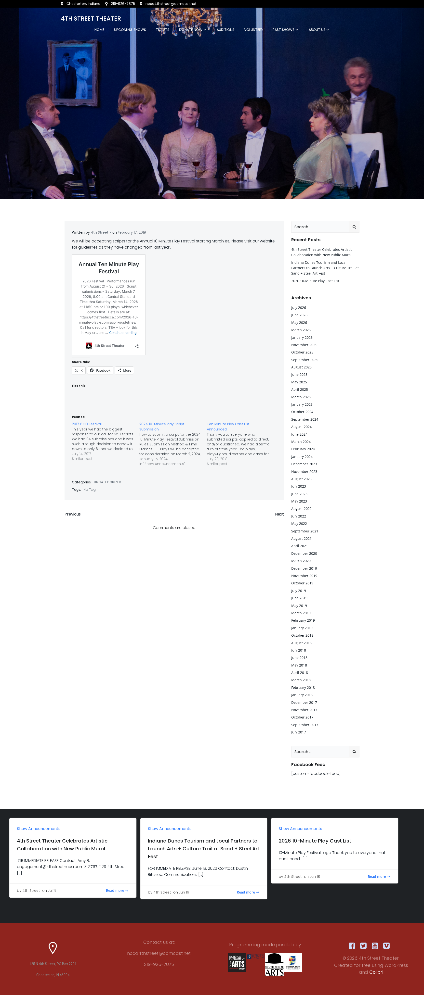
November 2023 (304, 471)
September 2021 (304, 531)
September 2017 (304, 724)
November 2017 (304, 709)
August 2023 (301, 479)
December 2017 (304, 702)
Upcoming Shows (130, 29)
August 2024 (301, 426)
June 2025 (299, 374)
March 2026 (301, 329)
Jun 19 (184, 892)
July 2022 (298, 516)
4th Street (99, 232)
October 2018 (302, 635)
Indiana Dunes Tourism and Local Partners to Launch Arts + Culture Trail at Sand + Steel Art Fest (325, 268)
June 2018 (299, 657)
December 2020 (304, 553)
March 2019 (301, 613)
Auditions (225, 29)
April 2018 (299, 672)
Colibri (376, 972)
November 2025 (304, 344)
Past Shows (283, 29)
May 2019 (299, 605)
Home (99, 29)
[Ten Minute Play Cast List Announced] (240, 444)
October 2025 (302, 352)
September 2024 (304, 419)
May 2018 (299, 665)
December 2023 (304, 464)
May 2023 (299, 501)
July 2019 (298, 590)
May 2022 (299, 523)
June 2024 (299, 434)
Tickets (162, 29)
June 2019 (299, 598)
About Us (317, 29)
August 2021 (301, 538)
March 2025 (301, 397)
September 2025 (304, 359)
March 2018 (301, 680)
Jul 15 (52, 890)
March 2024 (301, 441)
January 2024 (302, 456)
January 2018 (302, 695)
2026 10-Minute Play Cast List (315, 280)
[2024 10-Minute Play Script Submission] (173, 444)
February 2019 (303, 620)
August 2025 (301, 367)
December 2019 (304, 568)
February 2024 (303, 449)
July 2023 (298, 486)
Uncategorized (107, 482)
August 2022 (301, 508)
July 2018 (298, 650)
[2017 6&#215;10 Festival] (105, 441)
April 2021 (299, 545)
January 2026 (302, 337)
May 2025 (299, 382)
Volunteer (253, 29)
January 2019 (302, 628)
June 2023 (299, 493)
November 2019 (304, 575)
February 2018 (303, 687)
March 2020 (301, 560)
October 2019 (302, 583)
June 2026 (299, 315)
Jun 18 (315, 876)
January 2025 (302, 404)
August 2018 (301, 643)
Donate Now (190, 29)
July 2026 (298, 307)
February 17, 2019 (132, 232)
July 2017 (298, 732)
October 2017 (302, 717)
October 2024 (302, 411)
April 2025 (299, 389)
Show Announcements (38, 828)
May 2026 (299, 322)
